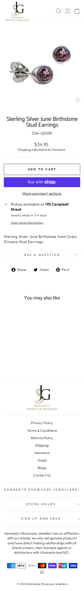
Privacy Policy (42, 423)
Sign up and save (41, 518)
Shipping (24, 150)
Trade (42, 460)
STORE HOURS (41, 504)
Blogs (42, 468)
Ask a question (42, 255)
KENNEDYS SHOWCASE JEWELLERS (41, 489)
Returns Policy (42, 438)
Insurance (42, 453)
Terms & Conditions (42, 430)
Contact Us (42, 475)
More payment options (41, 193)
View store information (27, 222)
